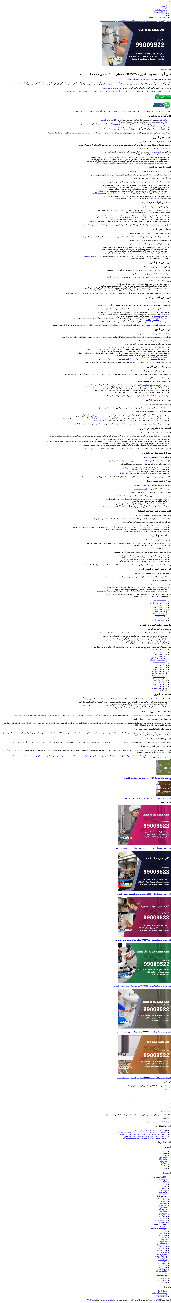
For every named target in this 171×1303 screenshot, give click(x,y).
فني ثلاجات (163, 1243)
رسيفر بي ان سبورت (160, 1224)
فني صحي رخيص (64, 755)
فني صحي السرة (159, 665)
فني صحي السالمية (159, 663)
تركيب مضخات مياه (140, 489)
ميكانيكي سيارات (161, 1271)
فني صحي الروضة (159, 662)
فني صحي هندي (108, 293)
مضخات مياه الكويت (90, 256)
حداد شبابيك (163, 1218)
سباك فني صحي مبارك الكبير (157, 126)
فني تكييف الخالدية (161, 10)
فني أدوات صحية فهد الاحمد (112, 88)
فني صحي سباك (165, 69)
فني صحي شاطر (43, 755)
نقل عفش (164, 1278)
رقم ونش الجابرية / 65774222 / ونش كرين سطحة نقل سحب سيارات (145, 1138)
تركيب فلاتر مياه (161, 120)
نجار (165, 1273)
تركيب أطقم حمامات (164, 755)
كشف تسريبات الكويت (98, 420)
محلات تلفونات (162, 1261)
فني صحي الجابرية (159, 615)
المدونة (164, 8)
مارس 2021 (163, 1168)
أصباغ (165, 1181)
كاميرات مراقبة (124, 359)
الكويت (155, 1300)
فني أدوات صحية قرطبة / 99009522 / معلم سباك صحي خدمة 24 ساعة (143, 1032)
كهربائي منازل (162, 1260)
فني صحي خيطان (159, 611)
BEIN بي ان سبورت (160, 1177)
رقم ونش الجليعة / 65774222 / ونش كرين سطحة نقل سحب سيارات (145, 1136)
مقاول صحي (147, 757)
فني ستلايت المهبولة (160, 15)
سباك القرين (146, 755)
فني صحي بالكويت (99, 193)
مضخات (163, 258)
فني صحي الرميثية (158, 684)
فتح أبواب (164, 1237)
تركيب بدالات (163, 1192)
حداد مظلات (163, 1222)
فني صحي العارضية (158, 673)
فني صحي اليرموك (158, 682)
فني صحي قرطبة (159, 679)
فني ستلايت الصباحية (160, 13)
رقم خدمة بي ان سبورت (159, 1228)
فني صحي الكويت (107, 120)
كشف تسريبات (116, 157)
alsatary (168, 79)
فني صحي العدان (159, 652)
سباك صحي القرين (158, 620)
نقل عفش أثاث (162, 1280)
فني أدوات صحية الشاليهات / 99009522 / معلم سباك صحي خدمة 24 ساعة (142, 986)
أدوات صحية (163, 1179)
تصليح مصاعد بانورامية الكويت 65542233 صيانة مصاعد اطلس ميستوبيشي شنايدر (140, 1132)
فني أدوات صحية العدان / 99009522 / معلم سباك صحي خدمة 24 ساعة (144, 894)
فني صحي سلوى (159, 609)
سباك (155, 111)
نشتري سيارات (162, 1275)
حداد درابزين (163, 1213)
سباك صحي (108, 163)
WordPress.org (162, 1296)
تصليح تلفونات (162, 1201)
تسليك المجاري (148, 175)
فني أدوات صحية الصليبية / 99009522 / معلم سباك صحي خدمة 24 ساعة (143, 940)
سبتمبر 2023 (163, 1153)
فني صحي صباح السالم (157, 660)
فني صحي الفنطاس (158, 688)
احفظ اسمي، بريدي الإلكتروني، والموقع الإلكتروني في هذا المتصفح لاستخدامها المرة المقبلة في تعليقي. (135, 1115)
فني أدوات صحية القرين (100, 755)
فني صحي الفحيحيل (158, 675)
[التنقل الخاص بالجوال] (170, 1)
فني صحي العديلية (159, 680)
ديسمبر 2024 (163, 1151)
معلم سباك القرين (14, 755)
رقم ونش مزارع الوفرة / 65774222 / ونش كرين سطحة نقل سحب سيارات (143, 1134)
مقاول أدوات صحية (157, 359)
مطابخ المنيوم (162, 1263)
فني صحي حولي (160, 605)
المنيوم (164, 1184)
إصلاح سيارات (162, 1182)
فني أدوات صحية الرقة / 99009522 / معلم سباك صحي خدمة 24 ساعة (144, 1078)
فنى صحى (157, 152)
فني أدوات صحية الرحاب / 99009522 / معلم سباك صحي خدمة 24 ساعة (143, 848)
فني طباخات (163, 1246)
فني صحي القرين (160, 600)
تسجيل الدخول (162, 1291)
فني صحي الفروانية (159, 607)
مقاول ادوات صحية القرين (159, 757)
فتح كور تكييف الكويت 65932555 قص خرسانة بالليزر (150, 1130)
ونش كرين (163, 1282)
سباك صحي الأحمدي (160, 617)
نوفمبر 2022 (163, 1159)
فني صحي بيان (160, 686)
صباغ (165, 1231)
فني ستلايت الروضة (160, 12)
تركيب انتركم (162, 1190)
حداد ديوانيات (163, 1216)
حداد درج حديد (162, 1214)
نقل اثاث (164, 1277)
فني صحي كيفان (160, 667)
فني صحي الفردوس (158, 671)
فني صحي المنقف (159, 677)
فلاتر (110, 349)
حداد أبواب (163, 1211)
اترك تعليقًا (131, 79)
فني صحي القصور (159, 654)
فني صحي (116, 124)
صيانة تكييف (163, 1233)
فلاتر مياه (144, 460)
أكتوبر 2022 (163, 1161)
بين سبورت (163, 1188)
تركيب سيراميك (162, 1196)
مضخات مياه (158, 496)
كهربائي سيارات (162, 1258)
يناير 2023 (164, 1155)
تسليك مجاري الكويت (152, 320)
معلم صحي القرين (161, 618)
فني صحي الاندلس (159, 613)
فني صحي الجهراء (159, 669)
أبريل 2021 (163, 1166)
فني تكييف (163, 1241)
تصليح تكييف (163, 1199)
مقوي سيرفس (162, 1265)
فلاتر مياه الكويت (122, 473)
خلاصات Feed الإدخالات (159, 1293)
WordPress (90, 1300)
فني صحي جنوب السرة (157, 603)
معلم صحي (110, 196)
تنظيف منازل (162, 1207)
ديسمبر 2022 (163, 1157)
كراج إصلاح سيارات (160, 1256)
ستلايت (164, 1230)
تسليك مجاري (138, 187)
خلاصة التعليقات (161, 1295)
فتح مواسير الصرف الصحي (151, 385)
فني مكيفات (163, 1252)
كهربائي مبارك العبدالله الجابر (157, 17)
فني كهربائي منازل (161, 1250)
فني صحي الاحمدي (159, 601)
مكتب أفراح (163, 1269)
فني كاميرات (163, 1248)
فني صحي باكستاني (160, 316)
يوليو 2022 (164, 1163)
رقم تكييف (163, 1226)
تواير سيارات (163, 1209)
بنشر (165, 1186)
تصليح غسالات (162, 1203)
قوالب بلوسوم (109, 1300)
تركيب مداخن (162, 1198)
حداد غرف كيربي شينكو (159, 1220)
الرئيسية (164, 6)
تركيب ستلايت (162, 1194)
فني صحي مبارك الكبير (157, 658)
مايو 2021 (164, 1164)
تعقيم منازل (156, 198)
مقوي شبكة (163, 1267)
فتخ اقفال (164, 1239)
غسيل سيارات (162, 1235)
